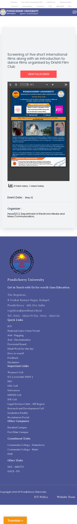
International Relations (27, 6)
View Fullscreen (38, 74)
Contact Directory (40, 6)
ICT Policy (41, 496)
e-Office (50, 6)
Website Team (66, 496)
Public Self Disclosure (51, 2)
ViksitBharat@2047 (60, 6)
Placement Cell (14, 6)
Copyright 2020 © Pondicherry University (23, 491)
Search (69, 6)
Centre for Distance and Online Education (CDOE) (31, 2)
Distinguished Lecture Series (65, 2)
